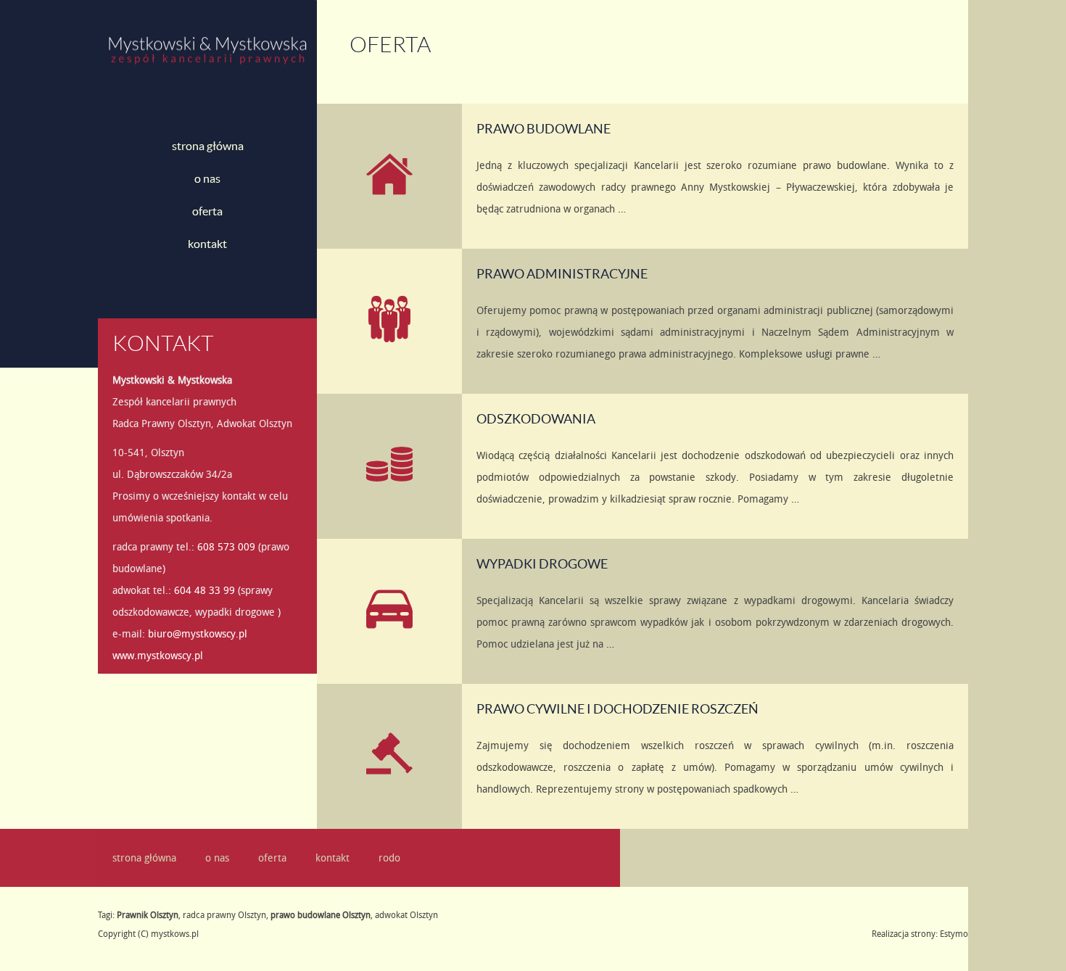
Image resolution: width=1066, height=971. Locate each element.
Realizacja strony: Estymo (920, 933)
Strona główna (208, 145)
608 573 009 (226, 546)
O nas (207, 178)
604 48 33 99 (204, 590)
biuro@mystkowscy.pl (197, 633)
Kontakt (207, 243)
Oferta (207, 211)
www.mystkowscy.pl (157, 655)
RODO (389, 857)
